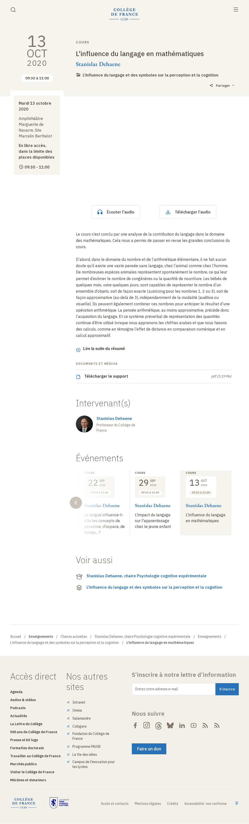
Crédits (172, 803)
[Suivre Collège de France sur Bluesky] (170, 725)
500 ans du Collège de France (33, 732)
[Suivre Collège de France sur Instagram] (146, 725)
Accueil (15, 636)
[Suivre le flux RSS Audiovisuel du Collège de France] (216, 725)
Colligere (79, 726)
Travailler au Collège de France (35, 756)
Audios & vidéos (23, 700)
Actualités (18, 716)
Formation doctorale (27, 748)
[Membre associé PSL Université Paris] (59, 803)
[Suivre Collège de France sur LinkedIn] (181, 725)
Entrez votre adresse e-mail (156, 689)
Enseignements (209, 636)
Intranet (78, 702)
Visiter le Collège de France (32, 772)
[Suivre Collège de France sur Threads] (158, 725)
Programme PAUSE (86, 746)
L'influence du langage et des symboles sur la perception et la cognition (150, 75)
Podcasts (18, 708)
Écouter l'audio (120, 212)
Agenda (16, 692)
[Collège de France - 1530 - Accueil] (124, 14)
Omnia (77, 710)
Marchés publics (23, 764)
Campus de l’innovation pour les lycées (93, 764)
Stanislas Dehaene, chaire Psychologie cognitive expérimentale (146, 575)
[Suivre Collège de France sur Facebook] (135, 725)
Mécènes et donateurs (28, 780)
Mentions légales (148, 803)
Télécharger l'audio (193, 212)
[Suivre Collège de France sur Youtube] (193, 725)
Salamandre (81, 718)
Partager (223, 86)
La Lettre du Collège (26, 724)
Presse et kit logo (24, 740)
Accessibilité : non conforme (205, 803)
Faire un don (149, 749)
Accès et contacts (115, 803)
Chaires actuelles (74, 636)
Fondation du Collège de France (90, 736)
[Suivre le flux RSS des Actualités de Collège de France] (205, 725)
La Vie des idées (84, 754)
